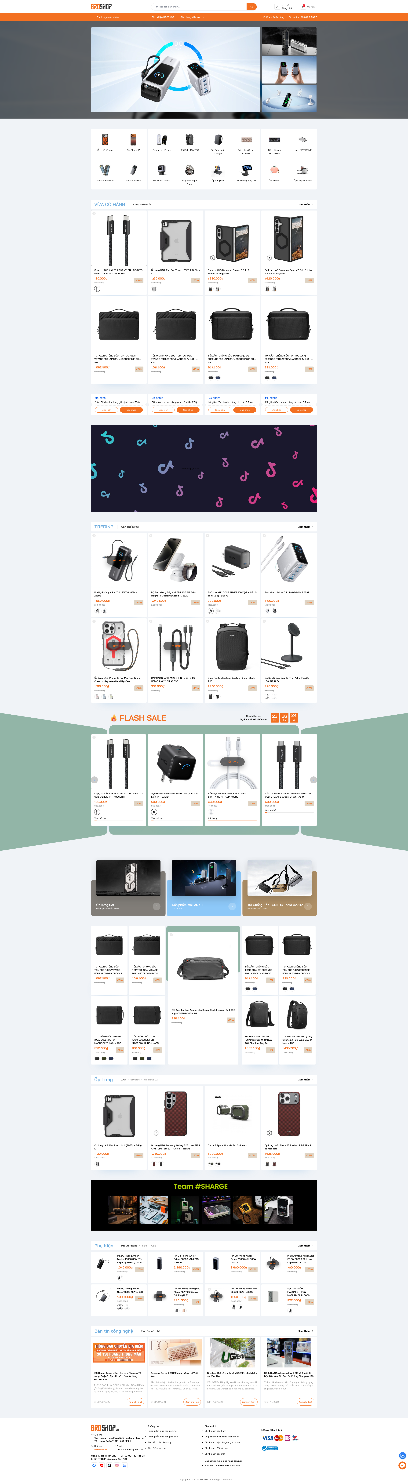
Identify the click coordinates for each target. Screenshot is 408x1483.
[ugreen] (289, 70)
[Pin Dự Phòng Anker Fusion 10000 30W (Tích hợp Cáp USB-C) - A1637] (103, 1263)
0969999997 (101, 1449)
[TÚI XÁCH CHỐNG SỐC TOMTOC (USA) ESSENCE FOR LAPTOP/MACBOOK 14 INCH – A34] (289, 324)
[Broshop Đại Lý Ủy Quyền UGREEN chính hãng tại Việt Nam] (232, 1352)
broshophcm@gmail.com (130, 1449)
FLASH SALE (143, 718)
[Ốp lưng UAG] (128, 878)
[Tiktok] (109, 1465)
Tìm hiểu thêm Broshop (159, 1442)
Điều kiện (106, 409)
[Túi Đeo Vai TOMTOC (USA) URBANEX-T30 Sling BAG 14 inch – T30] (297, 1014)
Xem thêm (304, 204)
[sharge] (289, 41)
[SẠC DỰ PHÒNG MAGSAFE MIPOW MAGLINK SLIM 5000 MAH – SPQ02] (273, 1296)
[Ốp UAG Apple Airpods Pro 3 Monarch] (232, 1113)
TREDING (103, 526)
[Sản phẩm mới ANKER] (204, 878)
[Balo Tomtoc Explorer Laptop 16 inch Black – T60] (232, 646)
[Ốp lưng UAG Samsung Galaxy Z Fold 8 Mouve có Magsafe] (232, 238)
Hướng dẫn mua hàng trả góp (163, 1436)
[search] (252, 6)
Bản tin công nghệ (113, 1331)
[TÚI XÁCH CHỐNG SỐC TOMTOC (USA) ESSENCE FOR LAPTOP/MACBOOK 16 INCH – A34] (232, 324)
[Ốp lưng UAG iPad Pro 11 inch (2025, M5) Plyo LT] (175, 238)
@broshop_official (190, 468)
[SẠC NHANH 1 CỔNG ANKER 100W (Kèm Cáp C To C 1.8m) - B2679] (232, 560)
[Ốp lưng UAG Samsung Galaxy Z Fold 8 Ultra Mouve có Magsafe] (289, 238)
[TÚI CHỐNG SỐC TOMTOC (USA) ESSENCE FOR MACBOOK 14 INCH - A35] (147, 1014)
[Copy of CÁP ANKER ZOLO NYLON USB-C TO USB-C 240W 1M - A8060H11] (119, 238)
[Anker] (175, 69)
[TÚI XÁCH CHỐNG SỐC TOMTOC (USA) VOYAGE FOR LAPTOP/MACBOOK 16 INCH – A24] (119, 324)
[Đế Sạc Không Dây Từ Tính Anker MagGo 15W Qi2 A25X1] (289, 646)
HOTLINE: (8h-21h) (222, 1465)
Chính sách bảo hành (215, 1430)
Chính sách (210, 1426)
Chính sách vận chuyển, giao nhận (222, 1442)
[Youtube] (101, 1465)
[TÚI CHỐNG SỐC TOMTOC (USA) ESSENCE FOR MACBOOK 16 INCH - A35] (109, 1014)
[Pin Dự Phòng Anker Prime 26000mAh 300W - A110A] (216, 1263)
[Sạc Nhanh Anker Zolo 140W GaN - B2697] (289, 560)
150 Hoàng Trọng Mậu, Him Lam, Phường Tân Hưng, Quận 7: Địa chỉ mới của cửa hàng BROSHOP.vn (118, 1376)
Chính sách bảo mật (215, 1453)
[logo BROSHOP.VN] (119, 1428)
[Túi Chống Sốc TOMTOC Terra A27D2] (280, 878)
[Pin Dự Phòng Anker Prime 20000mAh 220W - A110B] (159, 1263)
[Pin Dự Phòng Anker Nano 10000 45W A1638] (103, 1296)
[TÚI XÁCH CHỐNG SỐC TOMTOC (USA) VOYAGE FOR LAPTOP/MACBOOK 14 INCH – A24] (175, 324)
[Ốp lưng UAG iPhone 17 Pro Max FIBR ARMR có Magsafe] (289, 1113)
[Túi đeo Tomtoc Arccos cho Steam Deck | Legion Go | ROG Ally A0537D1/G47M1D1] (203, 967)
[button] (94, 779)
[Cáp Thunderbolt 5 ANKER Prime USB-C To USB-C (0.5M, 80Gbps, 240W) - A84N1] (289, 761)
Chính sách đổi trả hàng (217, 1448)
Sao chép (131, 409)
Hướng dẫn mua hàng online (162, 1430)
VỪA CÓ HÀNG (109, 204)
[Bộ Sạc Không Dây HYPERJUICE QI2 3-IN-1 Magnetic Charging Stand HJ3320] (175, 560)
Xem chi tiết (135, 1401)
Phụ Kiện (103, 1245)
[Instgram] (117, 1465)
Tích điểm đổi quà (157, 1448)
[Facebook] (94, 1465)
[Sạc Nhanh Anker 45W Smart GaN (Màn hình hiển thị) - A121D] (175, 761)
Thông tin (153, 1426)
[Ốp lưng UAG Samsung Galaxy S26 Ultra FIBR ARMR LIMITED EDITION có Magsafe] (175, 1113)
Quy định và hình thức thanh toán (222, 1436)
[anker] (289, 98)
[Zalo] (124, 1465)
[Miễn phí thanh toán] (289, 1438)
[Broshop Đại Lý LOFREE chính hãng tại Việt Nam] (175, 1352)
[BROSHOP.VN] (102, 7)
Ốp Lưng (103, 1079)
